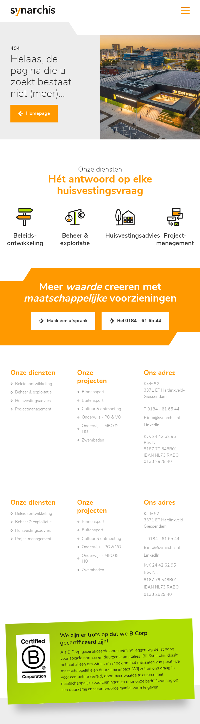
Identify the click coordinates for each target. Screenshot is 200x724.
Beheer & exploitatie (33, 392)
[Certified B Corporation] (33, 658)
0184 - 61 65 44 (161, 409)
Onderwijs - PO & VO (101, 417)
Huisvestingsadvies (33, 401)
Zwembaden (93, 440)
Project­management (33, 409)
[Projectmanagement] (175, 227)
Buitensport (92, 400)
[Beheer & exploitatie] (75, 227)
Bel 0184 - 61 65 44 (139, 321)
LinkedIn (151, 425)
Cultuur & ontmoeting (101, 409)
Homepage (38, 113)
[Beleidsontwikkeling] (25, 227)
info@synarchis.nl (162, 418)
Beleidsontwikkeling (33, 384)
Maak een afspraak (67, 321)
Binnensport (93, 392)
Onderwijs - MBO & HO (100, 429)
